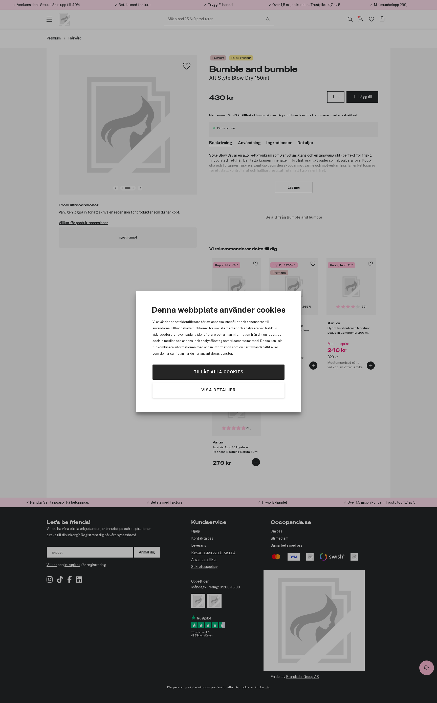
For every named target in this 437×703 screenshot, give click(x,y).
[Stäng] (254, 296)
